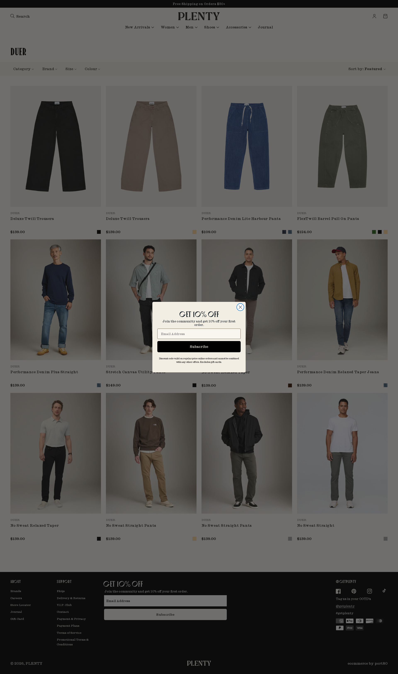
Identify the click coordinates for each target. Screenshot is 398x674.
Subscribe (199, 347)
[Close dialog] (240, 307)
